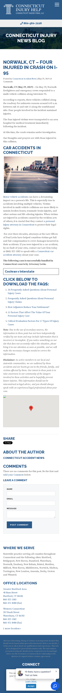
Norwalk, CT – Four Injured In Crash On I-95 (30, 67)
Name (10, 489)
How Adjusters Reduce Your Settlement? (28, 307)
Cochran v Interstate (19, 271)
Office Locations (20, 583)
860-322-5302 (9, 599)
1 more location (11, 628)
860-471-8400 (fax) (12, 603)
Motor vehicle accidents (15, 196)
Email (10, 499)
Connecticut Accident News (25, 79)
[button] (31, 408)
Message (12, 509)
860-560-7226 (33, 23)
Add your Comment (13, 474)
